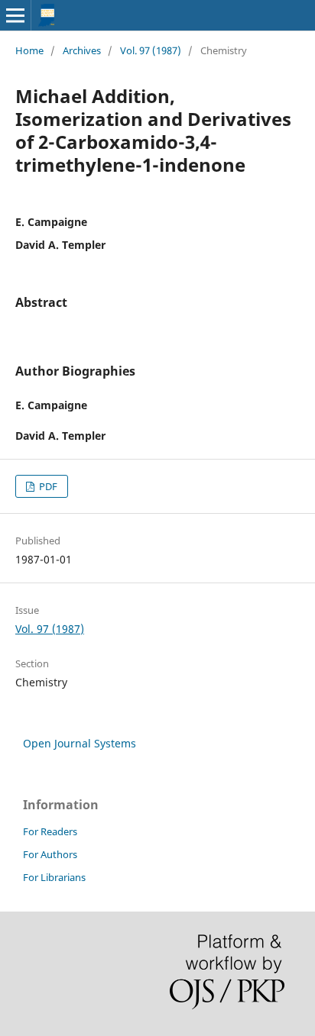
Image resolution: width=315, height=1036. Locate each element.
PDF (47, 486)
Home (29, 50)
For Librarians (54, 877)
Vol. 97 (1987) (150, 50)
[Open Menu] (15, 15)
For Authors (50, 854)
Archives (82, 50)
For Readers (50, 831)
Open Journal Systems (79, 743)
